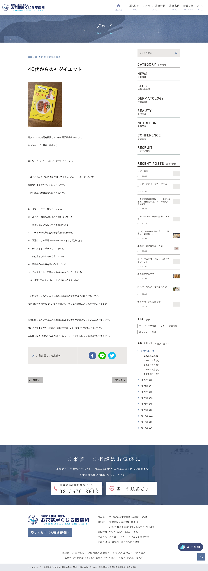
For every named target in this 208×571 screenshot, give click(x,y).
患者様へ (105, 553)
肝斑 (154, 332)
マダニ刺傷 (142, 171)
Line (102, 355)
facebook (92, 355)
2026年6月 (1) (151, 355)
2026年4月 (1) (151, 365)
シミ (162, 326)
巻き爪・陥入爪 (135, 558)
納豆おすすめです (145, 274)
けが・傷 (108, 558)
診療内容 (92, 553)
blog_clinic (39, 51)
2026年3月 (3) (151, 369)
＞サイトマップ (34, 567)
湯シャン (143, 332)
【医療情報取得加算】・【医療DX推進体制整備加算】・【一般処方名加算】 (153, 201)
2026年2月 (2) (151, 374)
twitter (112, 355)
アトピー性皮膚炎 (47, 57)
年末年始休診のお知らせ (149, 301)
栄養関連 (57, 57)
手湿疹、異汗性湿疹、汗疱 (150, 246)
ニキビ (119, 558)
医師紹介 (80, 553)
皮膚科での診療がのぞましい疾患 (82, 558)
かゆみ (126, 553)
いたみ (116, 553)
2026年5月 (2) (151, 360)
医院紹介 (67, 553)
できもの (138, 553)
